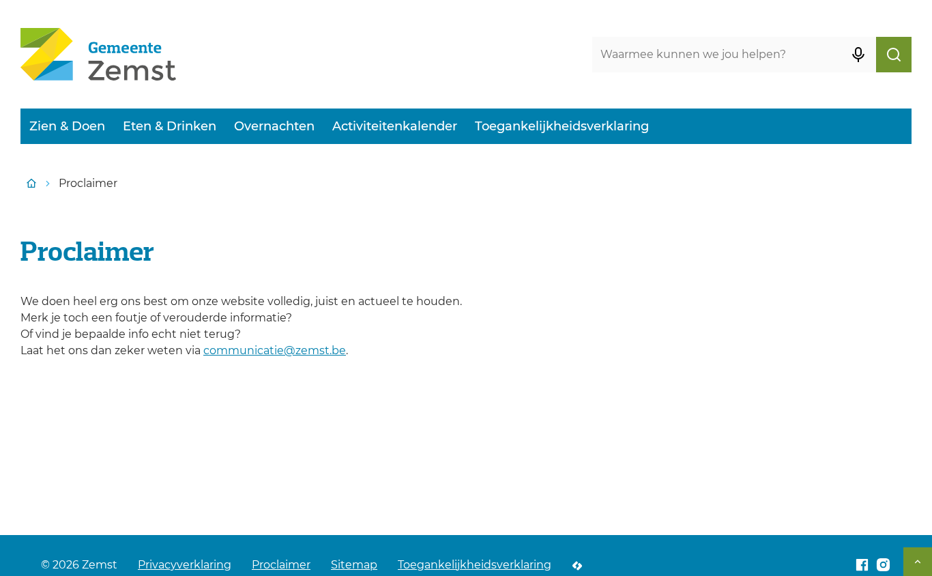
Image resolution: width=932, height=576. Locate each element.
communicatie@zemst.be (274, 350)
